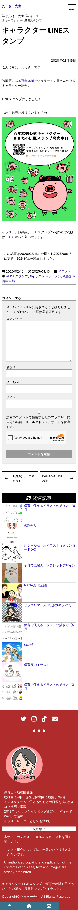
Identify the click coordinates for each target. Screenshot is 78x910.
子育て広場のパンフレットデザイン (49, 565)
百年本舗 (27, 81)
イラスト (64, 271)
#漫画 (67, 276)
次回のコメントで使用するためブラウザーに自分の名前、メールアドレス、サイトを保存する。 (38, 422)
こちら (10, 237)
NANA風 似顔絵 (35, 585)
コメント (14, 318)
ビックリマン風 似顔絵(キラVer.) (47, 605)
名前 (11, 367)
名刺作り (30, 525)
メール (12, 382)
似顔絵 (29, 645)
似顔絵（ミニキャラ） (23, 478)
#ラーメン (53, 276)
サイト (11, 397)
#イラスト (37, 276)
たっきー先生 (11, 6)
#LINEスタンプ (17, 276)
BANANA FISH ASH (54, 478)
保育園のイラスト (37, 665)
